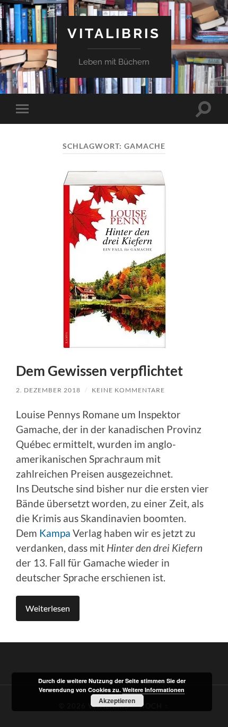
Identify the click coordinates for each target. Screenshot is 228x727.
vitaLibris (114, 33)
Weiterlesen (47, 608)
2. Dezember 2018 (48, 390)
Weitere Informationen (153, 690)
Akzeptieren (117, 700)
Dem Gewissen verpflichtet (99, 370)
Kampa (55, 533)
